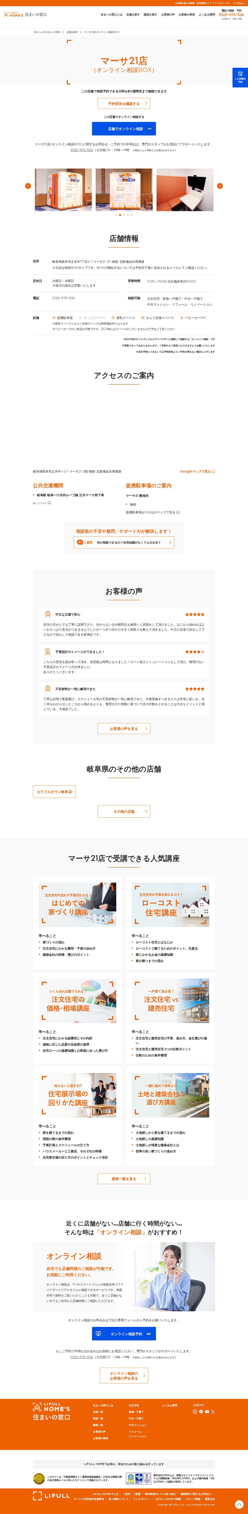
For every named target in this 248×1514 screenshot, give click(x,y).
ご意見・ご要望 (131, 1494)
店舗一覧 (98, 1411)
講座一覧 (98, 1418)
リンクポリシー (142, 1499)
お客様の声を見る (124, 728)
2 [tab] (120, 215)
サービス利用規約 (84, 1499)
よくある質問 (207, 14)
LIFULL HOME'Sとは (105, 1494)
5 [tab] (132, 215)
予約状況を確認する (124, 103)
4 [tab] (128, 215)
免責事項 (99, 1499)
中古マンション (137, 1424)
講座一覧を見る (124, 1179)
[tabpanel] (63, 190)
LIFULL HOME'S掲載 (168, 1499)
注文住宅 (134, 1405)
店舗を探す (133, 14)
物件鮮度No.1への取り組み (160, 1494)
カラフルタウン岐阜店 (54, 792)
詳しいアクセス (39, 503)
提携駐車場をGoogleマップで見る (150, 512)
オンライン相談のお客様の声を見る (124, 1375)
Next (220, 186)
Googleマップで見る (195, 471)
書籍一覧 (98, 1424)
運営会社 (210, 1499)
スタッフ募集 (193, 1499)
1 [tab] (116, 215)
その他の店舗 (124, 811)
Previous (28, 186)
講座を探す (150, 14)
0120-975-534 (231, 15)
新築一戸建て (136, 1411)
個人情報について (118, 1499)
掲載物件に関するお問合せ (195, 1494)
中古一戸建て (136, 1418)
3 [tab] (124, 215)
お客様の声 (168, 14)
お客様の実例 (187, 14)
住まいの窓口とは (111, 14)
